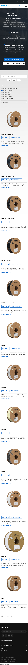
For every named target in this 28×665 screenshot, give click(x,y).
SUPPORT (4, 648)
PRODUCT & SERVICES (7, 645)
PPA (9, 80)
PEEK (14, 80)
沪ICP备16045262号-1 (12, 659)
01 (6, 616)
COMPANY (4, 650)
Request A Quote (18, 5)
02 (8, 616)
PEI (18, 80)
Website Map (13, 661)
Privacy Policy (4, 661)
